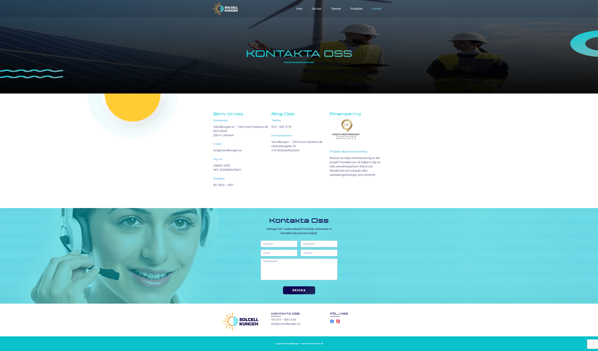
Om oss (316, 8)
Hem (299, 8)
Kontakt (377, 8)
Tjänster (336, 8)
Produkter (357, 8)
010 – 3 (276, 126)
